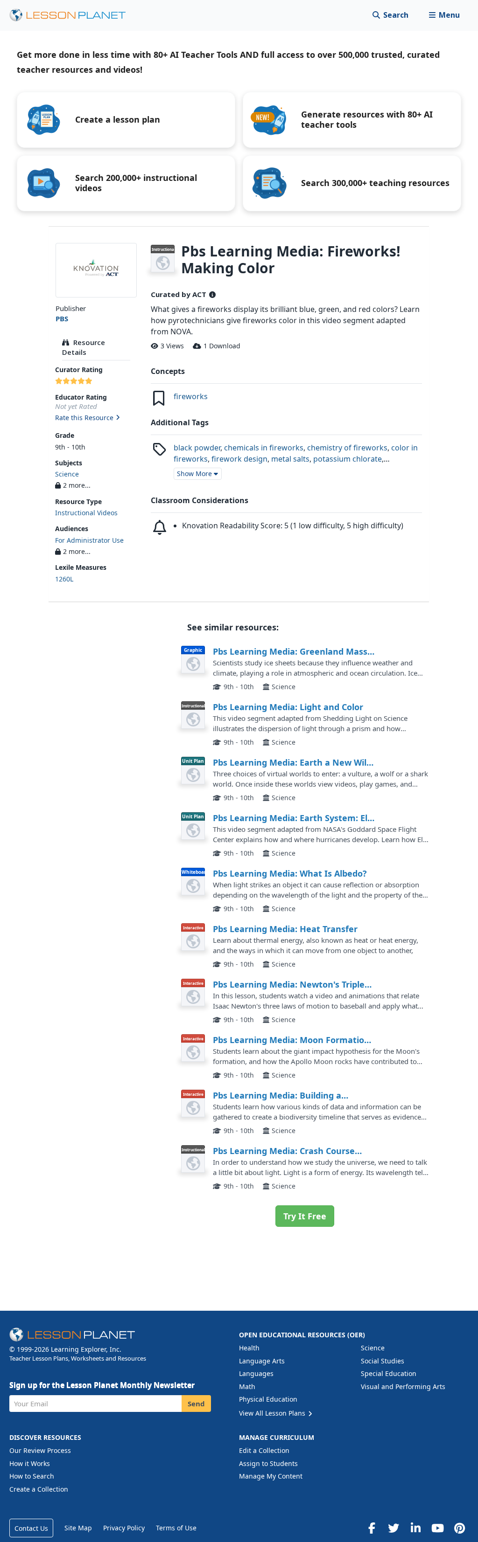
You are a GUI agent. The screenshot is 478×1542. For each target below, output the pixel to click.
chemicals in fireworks (263, 448)
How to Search (31, 1476)
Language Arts (262, 1360)
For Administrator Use (89, 540)
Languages (256, 1373)
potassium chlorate (347, 459)
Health (249, 1347)
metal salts (290, 459)
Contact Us (31, 1528)
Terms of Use (176, 1527)
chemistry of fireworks (347, 448)
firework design (239, 459)
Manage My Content (270, 1476)
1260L (64, 578)
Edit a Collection (264, 1450)
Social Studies (382, 1360)
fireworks (191, 396)
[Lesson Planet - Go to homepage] (72, 15)
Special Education (388, 1373)
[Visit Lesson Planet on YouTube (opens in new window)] (437, 1528)
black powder (197, 448)
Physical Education (268, 1399)
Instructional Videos (86, 512)
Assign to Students (268, 1463)
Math (247, 1386)
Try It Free (304, 1216)
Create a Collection (38, 1489)
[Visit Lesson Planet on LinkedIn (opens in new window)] (415, 1528)
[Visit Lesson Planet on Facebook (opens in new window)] (371, 1528)
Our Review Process (40, 1450)
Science (67, 474)
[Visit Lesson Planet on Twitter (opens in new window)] (393, 1528)
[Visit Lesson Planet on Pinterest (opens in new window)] (459, 1528)
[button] (444, 15)
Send (196, 1403)
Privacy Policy (124, 1527)
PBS (62, 318)
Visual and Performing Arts (403, 1386)
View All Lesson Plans (273, 1413)
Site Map (78, 1527)
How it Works (29, 1463)
